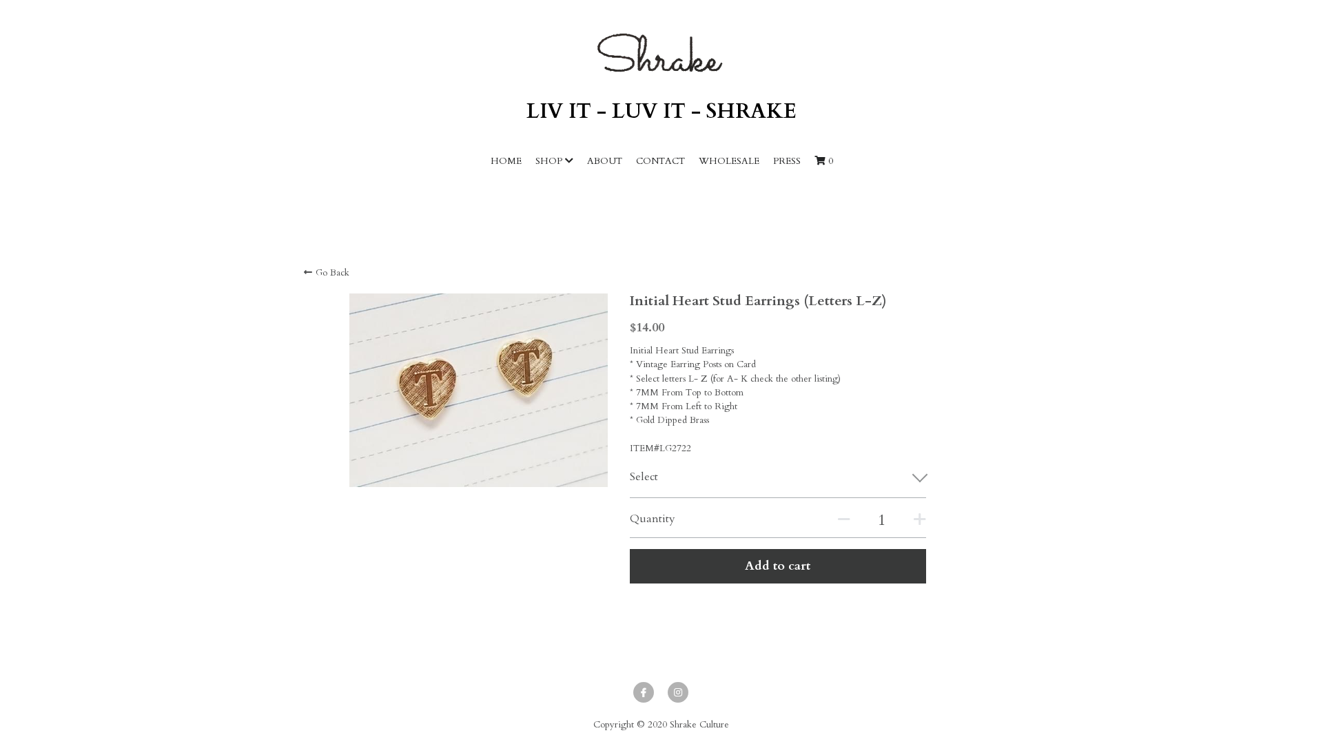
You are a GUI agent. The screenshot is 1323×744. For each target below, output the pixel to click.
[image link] (661, 53)
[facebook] (643, 692)
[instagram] (678, 692)
